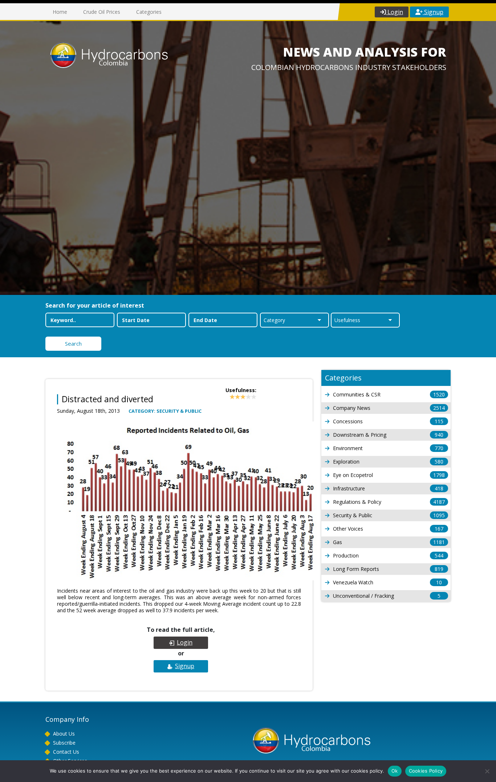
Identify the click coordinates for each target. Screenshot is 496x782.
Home (60, 11)
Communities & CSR (389, 394)
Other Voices (388, 528)
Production (388, 555)
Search (73, 343)
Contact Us (66, 751)
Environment (388, 448)
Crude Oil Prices (101, 11)
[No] (487, 771)
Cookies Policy (426, 771)
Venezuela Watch (387, 582)
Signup (433, 12)
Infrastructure (388, 488)
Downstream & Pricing (388, 434)
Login (394, 12)
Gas (389, 542)
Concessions (388, 421)
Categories (149, 11)
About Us (64, 733)
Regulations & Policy (389, 501)
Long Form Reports (388, 568)
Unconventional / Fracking (386, 595)
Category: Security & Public (165, 411)
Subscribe (64, 742)
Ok (394, 771)
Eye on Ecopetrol (389, 475)
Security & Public (389, 515)
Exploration (388, 461)
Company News (389, 407)
